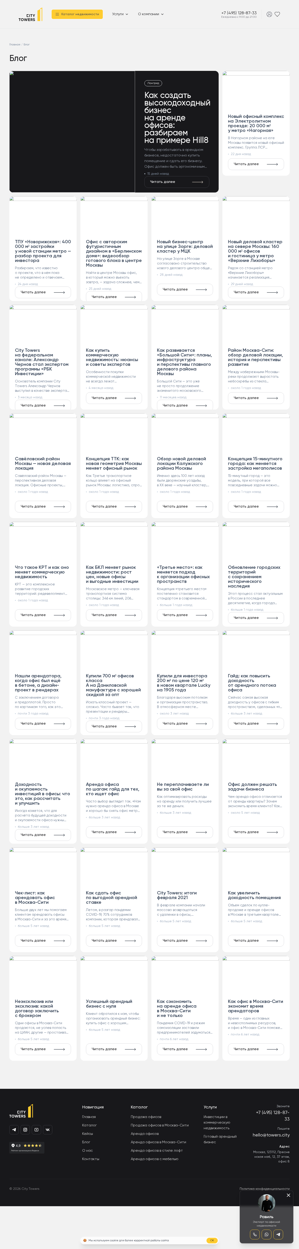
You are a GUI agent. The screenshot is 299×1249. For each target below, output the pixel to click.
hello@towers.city (271, 1135)
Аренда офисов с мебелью (154, 1159)
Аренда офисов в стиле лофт (157, 1151)
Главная (89, 1117)
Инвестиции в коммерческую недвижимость (217, 1122)
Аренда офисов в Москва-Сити (158, 1142)
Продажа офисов (146, 1117)
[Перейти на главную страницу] (30, 14)
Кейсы (87, 1134)
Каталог (89, 1125)
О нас (87, 1151)
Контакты (90, 1159)
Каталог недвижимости (80, 14)
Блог (86, 1142)
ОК (212, 1240)
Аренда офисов (145, 1134)
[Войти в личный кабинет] (269, 14)
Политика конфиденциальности (265, 1189)
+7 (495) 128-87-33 (239, 13)
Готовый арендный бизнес (220, 1139)
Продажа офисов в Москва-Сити (160, 1125)
